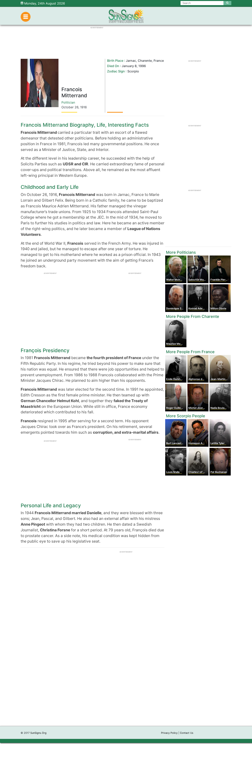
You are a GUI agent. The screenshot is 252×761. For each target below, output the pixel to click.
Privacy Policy (169, 732)
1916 (83, 107)
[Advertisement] (126, 666)
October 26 (69, 107)
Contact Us (186, 732)
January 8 (129, 66)
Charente (145, 61)
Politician (68, 102)
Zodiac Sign (116, 71)
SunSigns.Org (38, 732)
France (159, 61)
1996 (142, 66)
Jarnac (131, 61)
